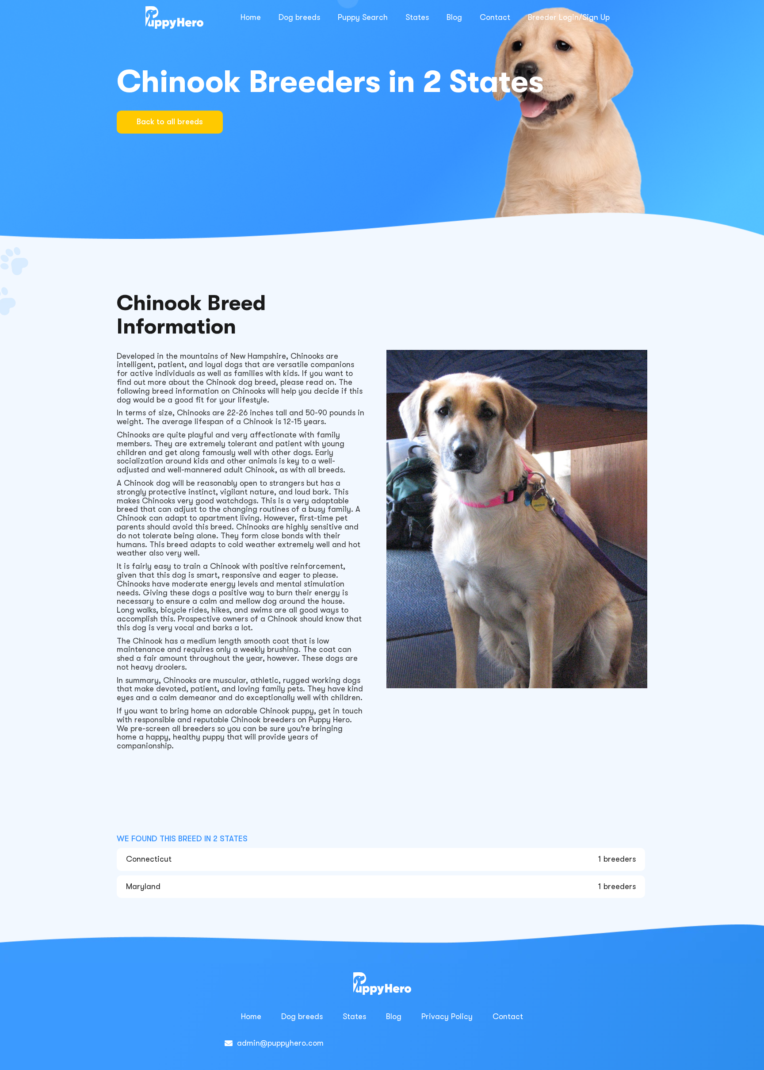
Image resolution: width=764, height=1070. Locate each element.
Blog (454, 17)
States (417, 17)
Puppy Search (363, 17)
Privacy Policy (447, 1016)
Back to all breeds (170, 121)
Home (251, 17)
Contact (495, 17)
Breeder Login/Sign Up (569, 17)
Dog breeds (299, 17)
